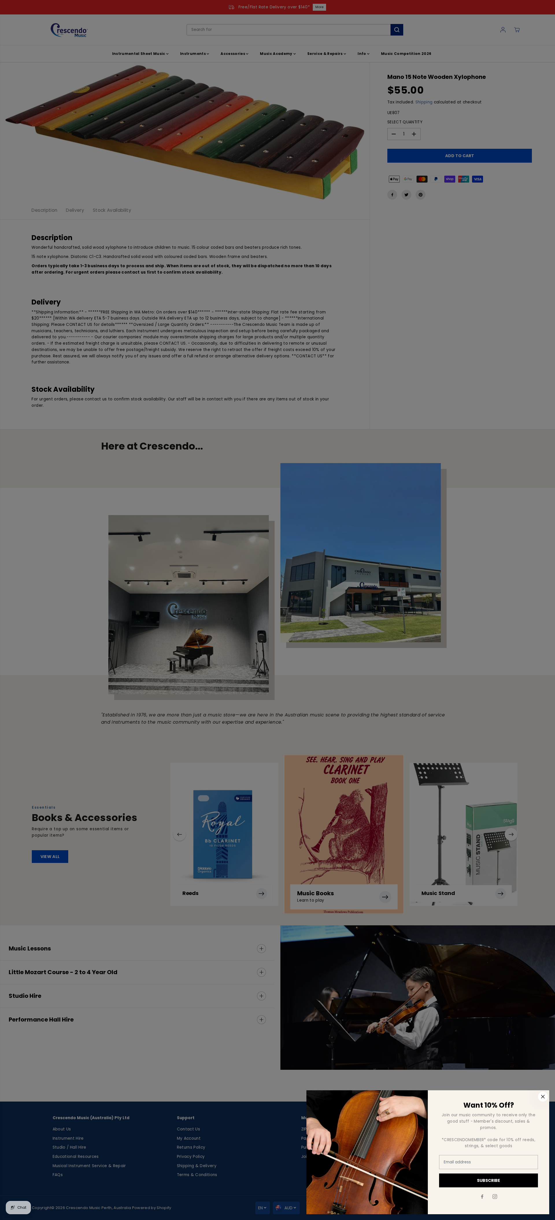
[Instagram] (495, 1196)
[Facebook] (482, 1196)
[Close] (542, 1096)
